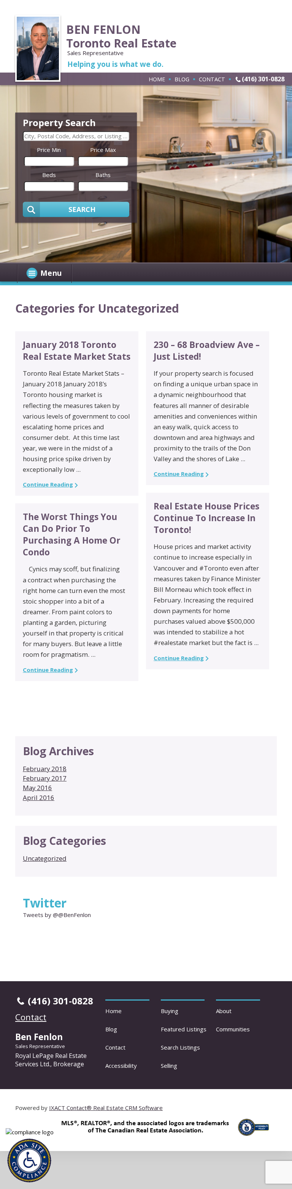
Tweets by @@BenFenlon (57, 915)
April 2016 (38, 797)
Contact (212, 79)
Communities (233, 1029)
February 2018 (45, 768)
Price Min (49, 149)
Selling (169, 1065)
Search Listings (180, 1047)
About (224, 1011)
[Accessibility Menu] (29, 1160)
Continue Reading (48, 484)
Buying (169, 1011)
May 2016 (37, 787)
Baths (103, 175)
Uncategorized (45, 858)
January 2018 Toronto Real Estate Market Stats (76, 350)
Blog (182, 79)
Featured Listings (183, 1029)
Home (157, 79)
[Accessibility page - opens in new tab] (256, 1138)
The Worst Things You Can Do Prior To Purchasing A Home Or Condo (72, 534)
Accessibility (121, 1065)
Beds (49, 175)
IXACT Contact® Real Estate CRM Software (106, 1108)
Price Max (103, 149)
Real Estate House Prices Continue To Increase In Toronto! (206, 518)
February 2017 (45, 778)
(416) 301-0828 (263, 78)
